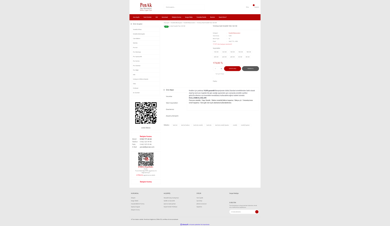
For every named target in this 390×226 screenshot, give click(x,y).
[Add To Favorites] (213, 77)
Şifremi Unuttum (202, 204)
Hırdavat (135, 88)
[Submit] (256, 211)
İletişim (133, 198)
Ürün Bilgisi (170, 90)
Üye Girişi (199, 201)
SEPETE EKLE (232, 68)
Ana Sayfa (136, 17)
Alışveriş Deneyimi (172, 116)
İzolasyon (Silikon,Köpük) (140, 79)
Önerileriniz (170, 109)
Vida (134, 84)
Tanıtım (212, 17)
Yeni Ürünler (148, 17)
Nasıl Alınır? (223, 17)
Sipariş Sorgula (135, 207)
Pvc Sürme (136, 61)
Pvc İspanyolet (137, 56)
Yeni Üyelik (200, 198)
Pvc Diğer (136, 70)
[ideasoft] (184, 224)
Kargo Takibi (134, 201)
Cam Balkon (136, 38)
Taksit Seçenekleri (172, 103)
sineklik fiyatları (245, 125)
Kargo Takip (188, 17)
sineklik (235, 125)
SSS (157, 17)
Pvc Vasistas (136, 65)
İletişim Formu (176, 17)
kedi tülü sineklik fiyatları (222, 125)
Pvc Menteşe (137, 52)
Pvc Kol (135, 47)
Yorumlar (169, 96)
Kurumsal (165, 17)
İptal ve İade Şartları (170, 204)
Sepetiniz (199, 207)
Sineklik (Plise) (137, 29)
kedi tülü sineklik (198, 125)
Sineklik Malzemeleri (234, 33)
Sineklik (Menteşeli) (139, 34)
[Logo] (146, 7)
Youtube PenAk (201, 17)
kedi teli (175, 125)
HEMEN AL (251, 68)
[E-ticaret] (195, 224)
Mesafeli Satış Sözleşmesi (171, 198)
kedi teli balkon (185, 125)
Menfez (135, 43)
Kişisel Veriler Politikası (170, 207)
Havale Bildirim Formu (137, 204)
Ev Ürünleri (136, 93)
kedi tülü (209, 125)
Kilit (134, 75)
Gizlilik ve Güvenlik (169, 201)
